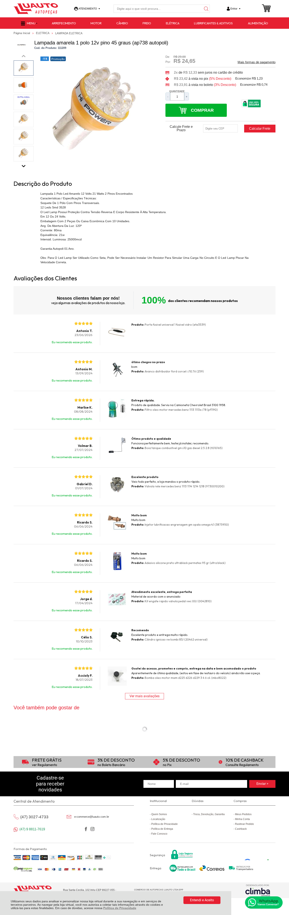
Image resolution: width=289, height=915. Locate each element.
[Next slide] (23, 165)
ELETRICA (43, 33)
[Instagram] (92, 829)
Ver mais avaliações (144, 696)
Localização (158, 819)
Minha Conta (242, 819)
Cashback (241, 828)
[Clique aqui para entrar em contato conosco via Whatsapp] (264, 902)
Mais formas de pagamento (256, 62)
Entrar (233, 8)
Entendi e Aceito (202, 900)
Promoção (58, 59)
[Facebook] (85, 829)
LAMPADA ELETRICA (69, 33)
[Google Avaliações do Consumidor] (258, 854)
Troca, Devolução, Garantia (209, 814)
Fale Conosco (159, 833)
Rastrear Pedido (244, 824)
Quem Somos (159, 814)
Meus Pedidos (243, 814)
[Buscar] (205, 8)
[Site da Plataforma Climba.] (257, 890)
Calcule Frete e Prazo (181, 128)
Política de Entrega (162, 828)
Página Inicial (22, 33)
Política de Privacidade (119, 908)
